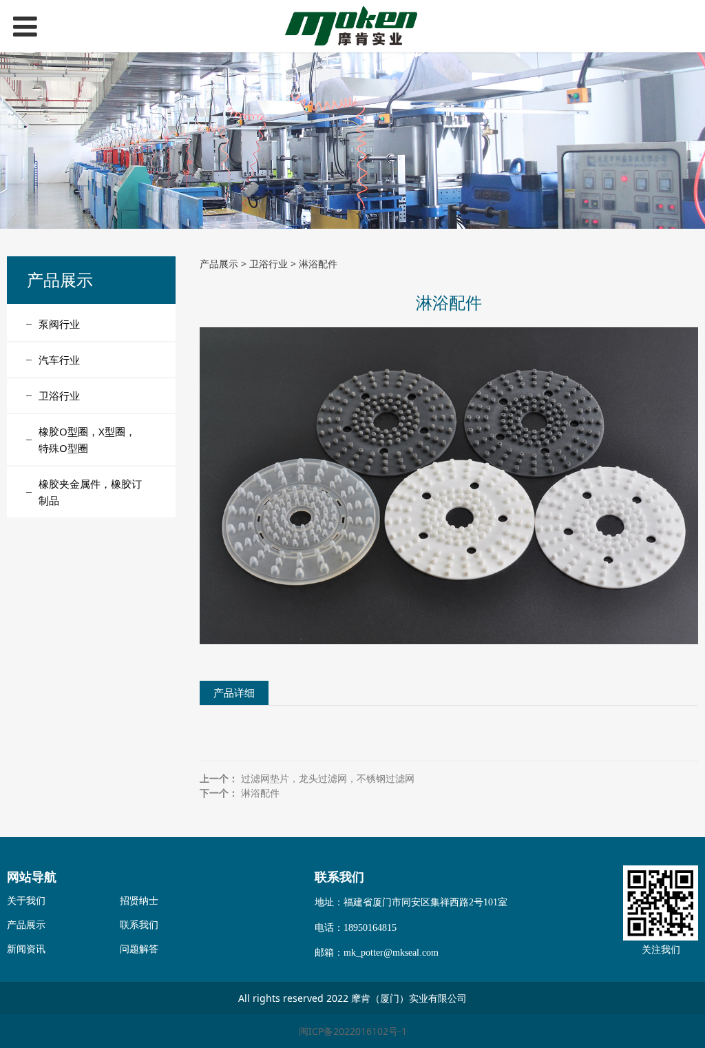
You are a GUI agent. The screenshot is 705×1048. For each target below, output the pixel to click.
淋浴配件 (260, 792)
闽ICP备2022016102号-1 (353, 1031)
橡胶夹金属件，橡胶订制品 (90, 492)
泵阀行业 (59, 324)
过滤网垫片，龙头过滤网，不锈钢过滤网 (327, 778)
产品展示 (219, 263)
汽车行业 (59, 360)
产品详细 (234, 693)
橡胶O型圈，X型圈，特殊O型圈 (87, 439)
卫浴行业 (59, 395)
